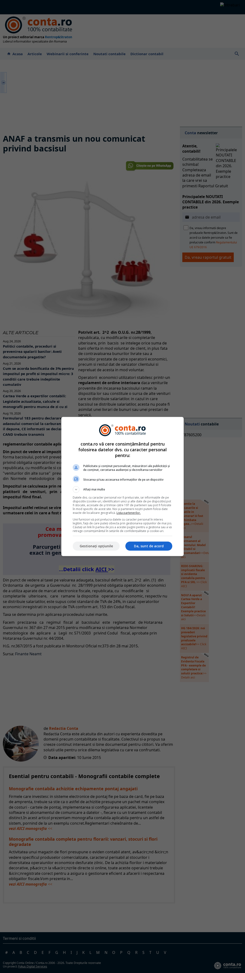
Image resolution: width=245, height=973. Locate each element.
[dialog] (122, 486)
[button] (122, 489)
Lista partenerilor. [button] (129, 513)
